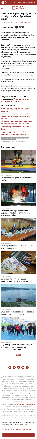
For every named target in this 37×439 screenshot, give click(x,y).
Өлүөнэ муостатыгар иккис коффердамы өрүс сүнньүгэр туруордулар (18, 313)
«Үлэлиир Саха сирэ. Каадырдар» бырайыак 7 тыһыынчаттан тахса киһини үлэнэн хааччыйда (17, 213)
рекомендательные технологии (25, 404)
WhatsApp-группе (8, 101)
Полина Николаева (25, 22)
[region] (18, 428)
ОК (18, 435)
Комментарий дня (8, 141)
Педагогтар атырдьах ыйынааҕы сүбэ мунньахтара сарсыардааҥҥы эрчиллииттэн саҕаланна (16, 347)
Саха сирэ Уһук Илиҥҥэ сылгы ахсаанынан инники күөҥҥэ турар (15, 280)
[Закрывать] (35, 420)
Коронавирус (20, 141)
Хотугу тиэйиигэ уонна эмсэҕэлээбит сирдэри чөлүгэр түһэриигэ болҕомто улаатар (15, 116)
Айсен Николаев (22, 139)
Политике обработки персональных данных (18, 429)
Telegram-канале (20, 99)
